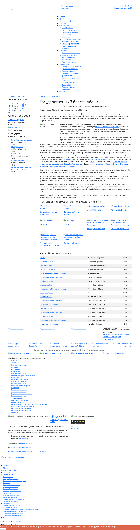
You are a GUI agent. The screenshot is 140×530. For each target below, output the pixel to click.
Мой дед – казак (17, 147)
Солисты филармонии (70, 55)
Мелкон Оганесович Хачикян (107, 127)
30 (25, 111)
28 (20, 111)
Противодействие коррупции (21, 410)
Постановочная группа (70, 62)
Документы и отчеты (70, 69)
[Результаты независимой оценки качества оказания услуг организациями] (117, 337)
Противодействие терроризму (21, 408)
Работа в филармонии (70, 44)
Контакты (62, 92)
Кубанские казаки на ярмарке (22, 167)
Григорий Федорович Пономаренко (23, 376)
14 (20, 106)
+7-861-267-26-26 (126, 6)
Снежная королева (120, 162)
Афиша (61, 19)
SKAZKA (18, 521)
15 (23, 106)
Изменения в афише (66, 21)
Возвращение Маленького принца (61, 166)
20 (17, 108)
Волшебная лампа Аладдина (21, 140)
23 (25, 108)
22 (23, 108)
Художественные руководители (21, 394)
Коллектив (63, 51)
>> (24, 96)
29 (23, 111)
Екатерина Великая (96, 228)
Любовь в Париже (98, 159)
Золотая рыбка (97, 164)
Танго (92, 162)
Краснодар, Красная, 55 (22, 447)
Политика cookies (40, 451)
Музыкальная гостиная (70, 41)
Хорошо (3, 529)
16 (25, 106)
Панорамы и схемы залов (71, 39)
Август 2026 (16, 96)
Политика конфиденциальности (20, 451)
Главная (62, 16)
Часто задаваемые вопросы (20, 386)
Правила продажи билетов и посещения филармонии (70, 73)
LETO (17, 524)
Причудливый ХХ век (19, 160)
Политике (52, 527)
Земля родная (16, 119)
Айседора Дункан (111, 164)
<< (9, 96)
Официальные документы (71, 66)
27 (17, 111)
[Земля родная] (14, 127)
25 (12, 111)
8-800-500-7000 (23, 438)
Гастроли (62, 23)
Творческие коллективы (71, 53)
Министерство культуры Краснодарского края (59, 419)
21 (20, 108)
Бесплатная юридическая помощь (22, 406)
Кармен (68, 159)
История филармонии (70, 30)
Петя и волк (15, 154)
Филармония (64, 25)
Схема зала (66, 37)
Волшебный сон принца (73, 164)
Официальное (64, 64)
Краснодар (123, 8)
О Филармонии (67, 28)
